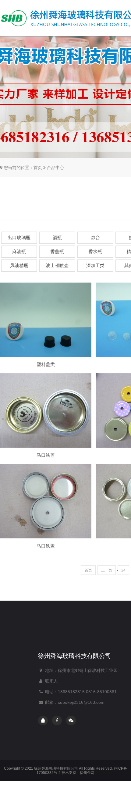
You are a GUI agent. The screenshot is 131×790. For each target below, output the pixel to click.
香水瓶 (95, 251)
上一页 (106, 570)
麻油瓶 (19, 251)
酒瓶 (57, 237)
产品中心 (55, 167)
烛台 (95, 237)
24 (123, 570)
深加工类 (95, 265)
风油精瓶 (19, 265)
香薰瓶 (57, 251)
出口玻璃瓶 (19, 237)
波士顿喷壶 (57, 265)
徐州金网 (87, 773)
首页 (38, 167)
